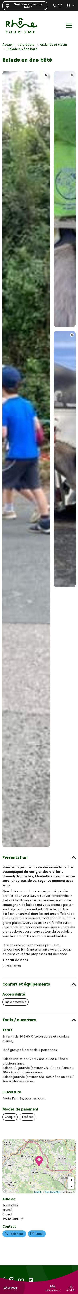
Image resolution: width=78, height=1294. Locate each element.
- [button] (71, 1186)
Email (39, 1234)
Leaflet (37, 1191)
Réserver (10, 1288)
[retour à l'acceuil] (21, 25)
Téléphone (16, 1234)
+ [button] (71, 1179)
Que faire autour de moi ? (28, 5)
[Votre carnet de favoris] (60, 5)
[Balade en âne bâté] (26, 846)
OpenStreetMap (52, 1191)
